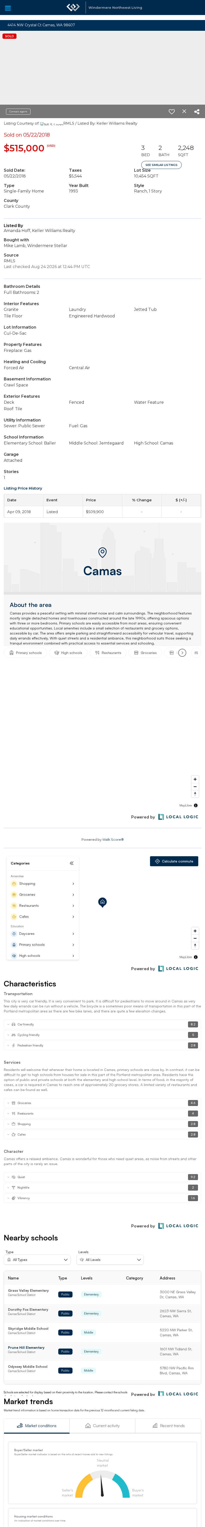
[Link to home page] (73, 10)
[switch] (172, 112)
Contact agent (18, 111)
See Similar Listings (162, 165)
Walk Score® (113, 839)
